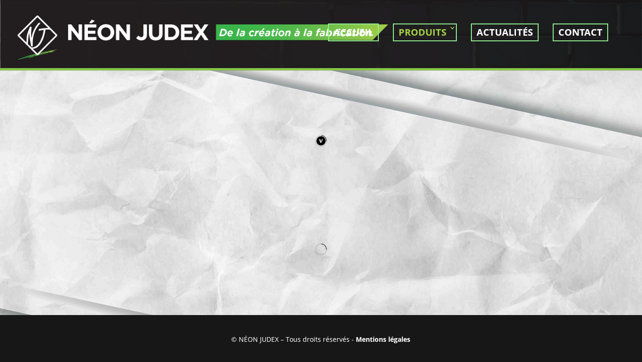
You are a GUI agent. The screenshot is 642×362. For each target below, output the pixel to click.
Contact (580, 32)
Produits (422, 32)
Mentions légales (383, 339)
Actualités (505, 32)
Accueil (353, 32)
